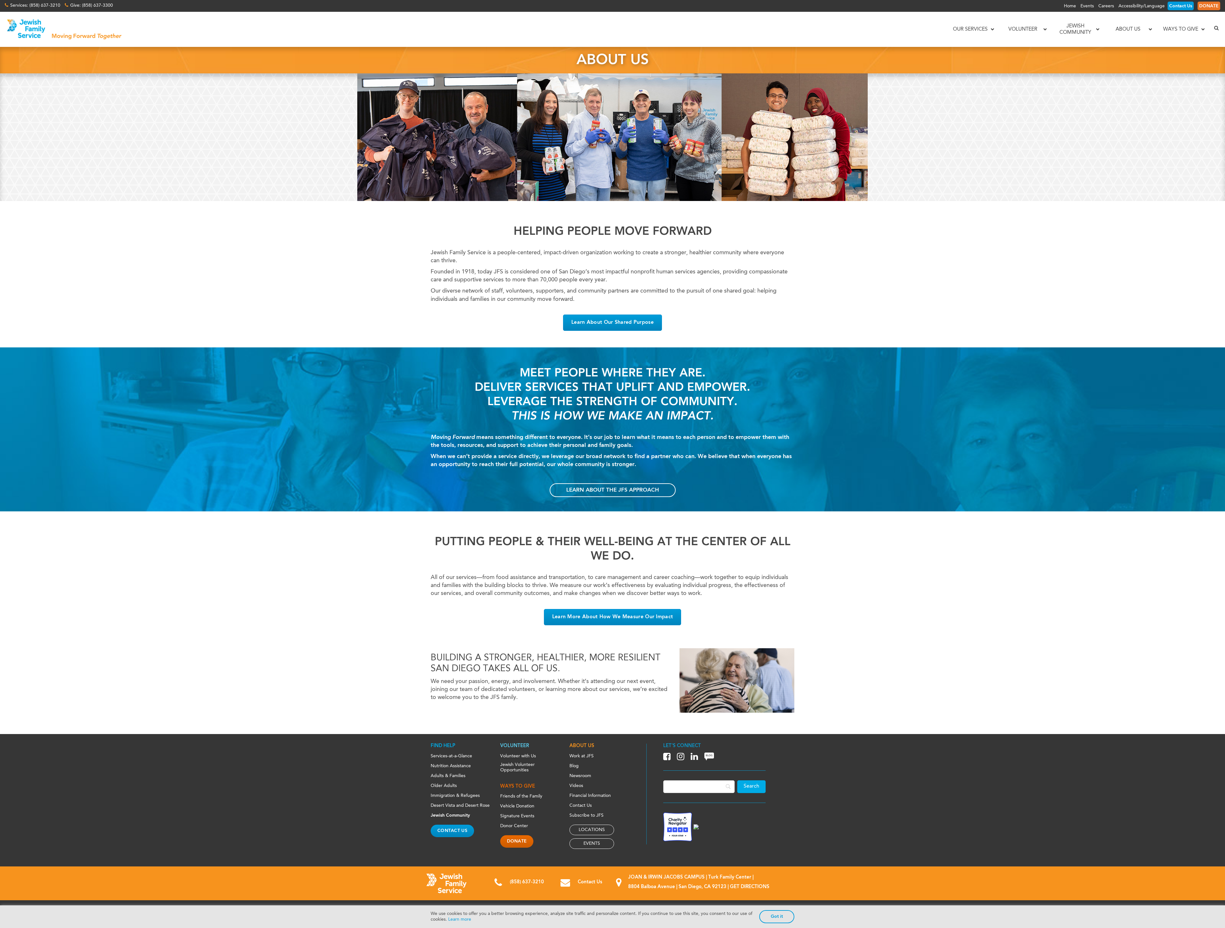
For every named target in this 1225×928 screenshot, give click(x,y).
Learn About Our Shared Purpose (612, 322)
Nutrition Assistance (451, 766)
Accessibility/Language (1141, 6)
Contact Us (1180, 6)
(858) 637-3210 (527, 882)
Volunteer (514, 746)
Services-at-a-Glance (451, 756)
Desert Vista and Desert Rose (460, 805)
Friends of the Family (521, 796)
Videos (576, 785)
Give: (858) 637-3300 (91, 5)
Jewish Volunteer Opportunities (517, 767)
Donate (517, 841)
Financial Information (590, 795)
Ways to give (517, 786)
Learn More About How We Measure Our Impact (612, 617)
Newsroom (580, 776)
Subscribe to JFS (586, 815)
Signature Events (517, 816)
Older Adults (444, 785)
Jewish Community (450, 815)
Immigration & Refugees (455, 795)
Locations (592, 830)
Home (1070, 6)
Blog (574, 766)
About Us (581, 746)
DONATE (1209, 6)
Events (1087, 6)
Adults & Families (448, 776)
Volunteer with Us (518, 756)
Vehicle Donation (517, 806)
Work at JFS (581, 756)
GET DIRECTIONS (749, 887)
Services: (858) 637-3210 (35, 5)
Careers (1106, 6)
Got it (777, 916)
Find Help (443, 746)
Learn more (459, 919)
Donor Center (514, 826)
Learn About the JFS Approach (612, 490)
